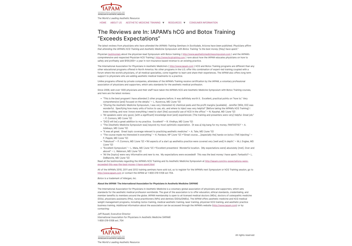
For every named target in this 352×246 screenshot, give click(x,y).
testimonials (114, 54)
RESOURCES (175, 22)
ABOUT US (116, 22)
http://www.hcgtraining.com (170, 57)
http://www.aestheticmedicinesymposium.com (207, 54)
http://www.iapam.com (181, 66)
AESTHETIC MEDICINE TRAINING (143, 22)
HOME (103, 22)
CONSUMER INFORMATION (203, 22)
